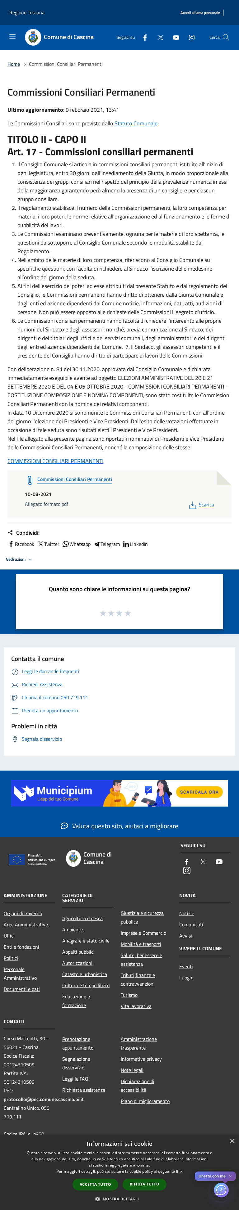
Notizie (186, 913)
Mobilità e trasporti (141, 944)
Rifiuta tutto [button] (144, 1184)
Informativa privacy (141, 1059)
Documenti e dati (22, 989)
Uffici (9, 935)
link (179, 1171)
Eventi (186, 966)
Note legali (132, 1070)
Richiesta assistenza (83, 1090)
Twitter (51, 544)
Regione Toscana (27, 12)
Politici (11, 958)
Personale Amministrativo (20, 973)
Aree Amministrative (26, 924)
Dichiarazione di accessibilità (137, 1085)
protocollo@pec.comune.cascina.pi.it (44, 1099)
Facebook (24, 544)
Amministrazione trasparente (139, 1043)
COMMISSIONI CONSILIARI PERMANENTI (55, 461)
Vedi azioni (16, 559)
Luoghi (186, 977)
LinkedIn (139, 544)
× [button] (232, 1141)
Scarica (206, 504)
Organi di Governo (23, 913)
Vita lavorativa (136, 1006)
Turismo (129, 995)
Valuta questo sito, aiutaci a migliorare (124, 826)
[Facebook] (142, 37)
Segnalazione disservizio (76, 1063)
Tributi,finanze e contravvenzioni (138, 979)
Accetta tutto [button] (95, 1184)
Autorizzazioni (77, 963)
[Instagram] (189, 37)
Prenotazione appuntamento (77, 1043)
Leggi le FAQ (75, 1078)
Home (13, 64)
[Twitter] (158, 37)
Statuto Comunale (136, 123)
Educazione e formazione (76, 1001)
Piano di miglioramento (145, 1101)
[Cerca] (226, 37)
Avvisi (185, 935)
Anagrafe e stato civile (86, 940)
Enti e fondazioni (21, 947)
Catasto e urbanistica (84, 974)
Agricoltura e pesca (82, 918)
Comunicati (191, 924)
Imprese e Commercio (143, 933)
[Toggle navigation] (12, 36)
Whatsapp (80, 544)
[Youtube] (173, 37)
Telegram (110, 544)
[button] (119, 1199)
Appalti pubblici (78, 952)
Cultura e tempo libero (86, 985)
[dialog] (119, 1172)
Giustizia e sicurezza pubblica (142, 917)
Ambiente (72, 929)
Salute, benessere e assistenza (141, 959)
